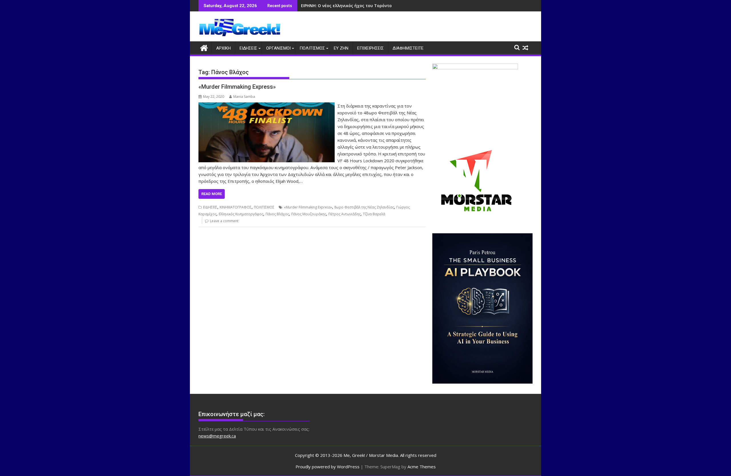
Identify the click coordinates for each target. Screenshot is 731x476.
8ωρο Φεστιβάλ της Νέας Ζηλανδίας (364, 207)
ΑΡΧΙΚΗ (223, 48)
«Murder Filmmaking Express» (237, 86)
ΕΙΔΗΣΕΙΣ (248, 48)
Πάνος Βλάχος (277, 214)
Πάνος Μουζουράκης (308, 214)
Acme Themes (421, 466)
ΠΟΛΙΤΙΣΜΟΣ (312, 48)
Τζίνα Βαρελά (374, 214)
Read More (211, 194)
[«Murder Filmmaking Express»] (266, 106)
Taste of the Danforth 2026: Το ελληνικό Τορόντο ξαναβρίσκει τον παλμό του (381, 5)
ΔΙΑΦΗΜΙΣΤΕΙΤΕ (408, 48)
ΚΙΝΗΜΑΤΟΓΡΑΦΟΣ (236, 207)
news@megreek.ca (217, 436)
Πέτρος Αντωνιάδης (344, 214)
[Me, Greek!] (204, 47)
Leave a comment (224, 220)
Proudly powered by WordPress (328, 466)
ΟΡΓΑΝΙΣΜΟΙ (278, 48)
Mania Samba (244, 96)
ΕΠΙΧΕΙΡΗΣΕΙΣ (370, 48)
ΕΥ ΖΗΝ (341, 48)
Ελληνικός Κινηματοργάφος (241, 214)
